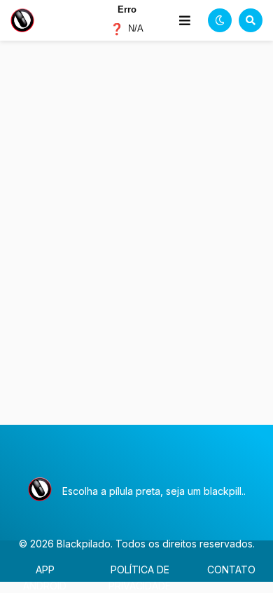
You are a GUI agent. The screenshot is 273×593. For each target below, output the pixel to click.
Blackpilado (84, 544)
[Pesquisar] (250, 20)
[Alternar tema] (220, 20)
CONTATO (231, 569)
